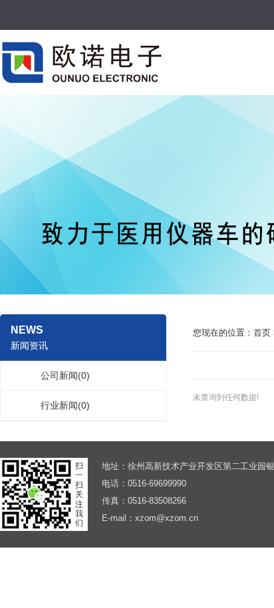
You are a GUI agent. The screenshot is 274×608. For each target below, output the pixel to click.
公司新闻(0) (65, 375)
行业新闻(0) (65, 405)
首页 (262, 333)
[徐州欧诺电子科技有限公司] (82, 61)
